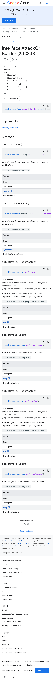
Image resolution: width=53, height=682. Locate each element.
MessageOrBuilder (10, 127)
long (5, 378)
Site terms (27, 661)
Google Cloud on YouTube (12, 648)
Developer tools (29, 29)
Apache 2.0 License (22, 543)
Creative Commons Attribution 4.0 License (19, 541)
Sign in (47, 3)
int (4, 322)
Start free (9, 20)
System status (7, 599)
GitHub (4, 610)
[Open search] (35, 2)
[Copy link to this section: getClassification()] (25, 144)
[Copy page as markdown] (12, 59)
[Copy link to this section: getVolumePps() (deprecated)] (38, 391)
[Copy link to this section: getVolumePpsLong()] (28, 464)
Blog (3, 636)
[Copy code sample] (48, 106)
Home (4, 29)
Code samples (7, 618)
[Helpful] (17, 36)
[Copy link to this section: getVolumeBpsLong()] (28, 335)
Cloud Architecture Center (12, 622)
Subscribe (42, 670)
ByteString (8, 250)
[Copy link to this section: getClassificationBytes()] (31, 203)
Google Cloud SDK (17, 10)
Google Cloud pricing (10, 569)
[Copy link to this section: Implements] (20, 121)
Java (34, 10)
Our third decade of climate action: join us (19, 665)
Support (5, 591)
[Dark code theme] (44, 106)
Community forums (9, 587)
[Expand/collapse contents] (15, 66)
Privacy (18, 661)
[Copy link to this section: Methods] (17, 137)
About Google (7, 661)
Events (4, 640)
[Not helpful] (21, 36)
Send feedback (11, 42)
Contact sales (7, 577)
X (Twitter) (6, 644)
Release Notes (7, 595)
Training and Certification (11, 626)
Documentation (14, 29)
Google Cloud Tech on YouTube (14, 652)
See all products (8, 565)
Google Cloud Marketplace (12, 573)
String (6, 191)
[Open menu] (3, 3)
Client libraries (19, 14)
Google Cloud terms (41, 661)
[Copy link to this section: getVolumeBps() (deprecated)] (38, 262)
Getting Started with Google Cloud (15, 614)
